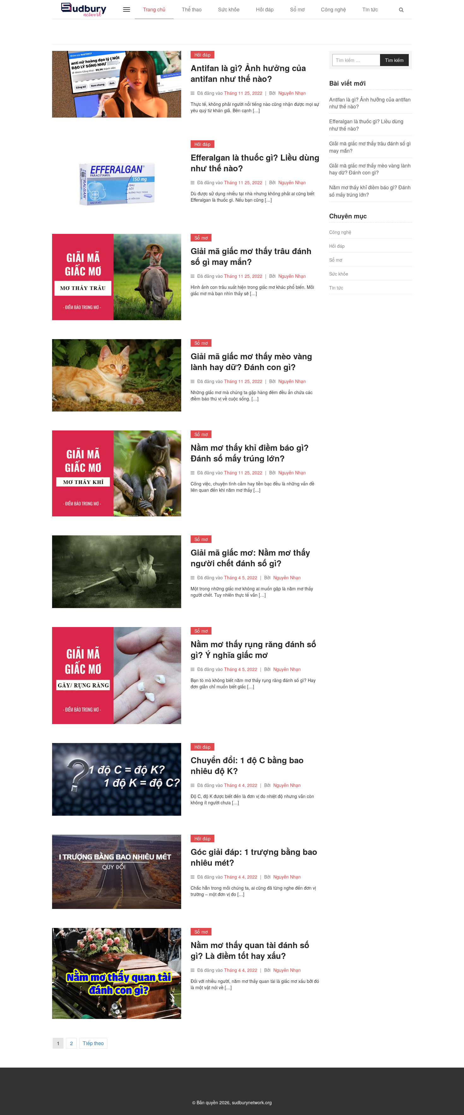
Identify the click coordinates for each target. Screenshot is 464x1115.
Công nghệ (333, 9)
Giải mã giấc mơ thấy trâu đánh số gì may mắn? (251, 256)
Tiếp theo (93, 1043)
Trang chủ (154, 9)
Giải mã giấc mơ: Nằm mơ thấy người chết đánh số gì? (250, 557)
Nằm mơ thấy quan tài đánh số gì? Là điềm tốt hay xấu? (250, 950)
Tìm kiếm (394, 60)
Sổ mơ (297, 9)
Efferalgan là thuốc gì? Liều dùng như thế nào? (255, 162)
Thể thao (192, 9)
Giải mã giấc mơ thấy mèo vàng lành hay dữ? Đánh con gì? (251, 361)
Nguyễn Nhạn (292, 93)
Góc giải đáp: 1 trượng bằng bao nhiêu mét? (254, 857)
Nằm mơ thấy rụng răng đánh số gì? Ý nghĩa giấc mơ (253, 649)
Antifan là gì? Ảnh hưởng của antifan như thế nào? (248, 73)
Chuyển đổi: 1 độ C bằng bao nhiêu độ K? (247, 765)
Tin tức (370, 9)
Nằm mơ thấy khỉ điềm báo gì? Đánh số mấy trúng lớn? (250, 453)
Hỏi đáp (265, 9)
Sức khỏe (229, 9)
